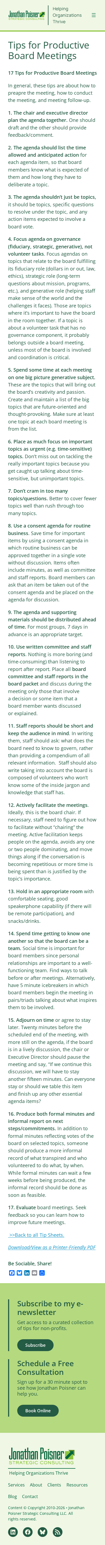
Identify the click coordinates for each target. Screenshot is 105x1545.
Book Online (38, 1411)
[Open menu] (93, 15)
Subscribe (35, 1345)
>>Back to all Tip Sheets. (36, 1234)
